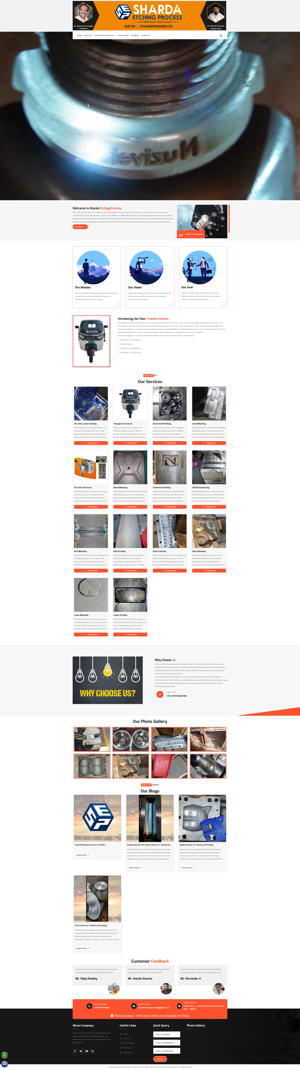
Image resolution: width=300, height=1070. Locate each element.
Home (80, 35)
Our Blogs (135, 35)
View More (79, 227)
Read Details (82, 855)
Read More (93, 443)
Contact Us (145, 35)
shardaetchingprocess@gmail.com (154, 1007)
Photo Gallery (123, 35)
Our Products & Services (104, 35)
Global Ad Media (185, 1067)
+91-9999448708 (176, 696)
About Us (88, 35)
